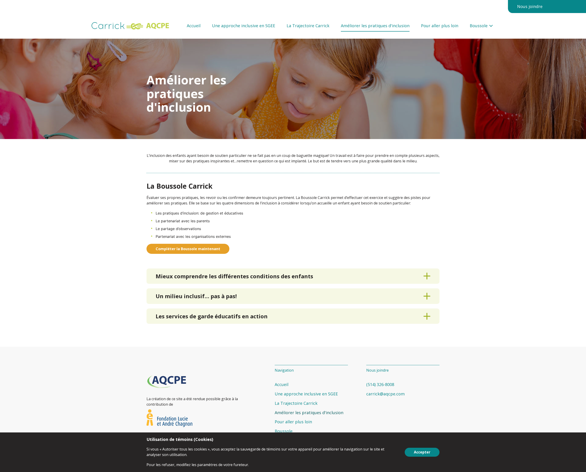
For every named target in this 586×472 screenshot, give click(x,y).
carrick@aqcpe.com (385, 394)
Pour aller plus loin (439, 25)
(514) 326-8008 (380, 384)
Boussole (479, 25)
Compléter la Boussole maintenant (188, 248)
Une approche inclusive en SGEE (243, 25)
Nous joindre (530, 6)
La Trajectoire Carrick (308, 25)
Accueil (194, 25)
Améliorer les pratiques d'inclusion (375, 25)
